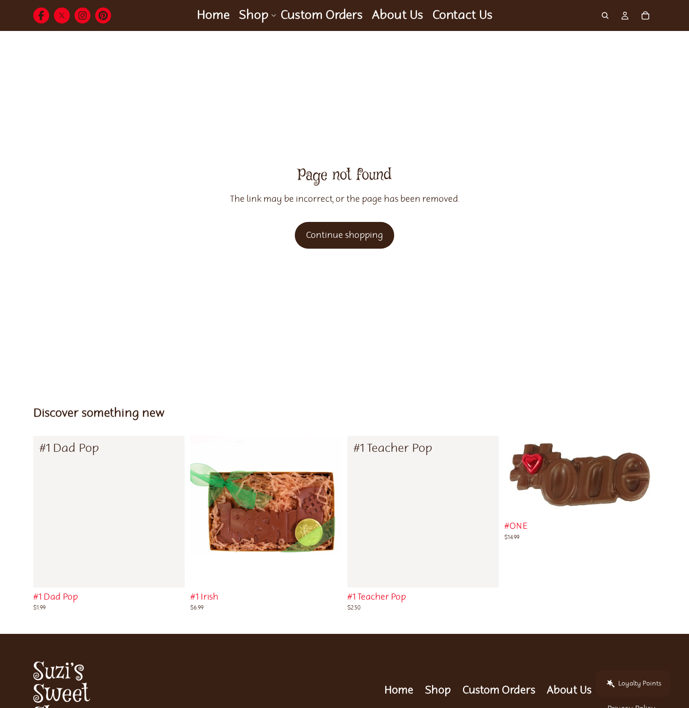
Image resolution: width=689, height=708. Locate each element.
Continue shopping (344, 235)
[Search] (605, 15)
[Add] (484, 572)
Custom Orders (499, 690)
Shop (438, 690)
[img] (41, 15)
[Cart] (645, 15)
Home (398, 690)
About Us (569, 690)
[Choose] (170, 572)
